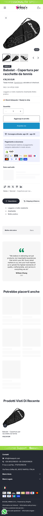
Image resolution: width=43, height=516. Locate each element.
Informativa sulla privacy (28, 505)
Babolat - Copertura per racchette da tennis (11, 433)
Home (5, 191)
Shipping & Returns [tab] (32, 201)
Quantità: (7, 106)
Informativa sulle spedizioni (11, 511)
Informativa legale (28, 511)
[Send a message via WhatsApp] (4, 512)
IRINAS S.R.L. (12, 502)
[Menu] (4, 7)
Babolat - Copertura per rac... (21, 191)
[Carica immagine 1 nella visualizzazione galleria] (6, 58)
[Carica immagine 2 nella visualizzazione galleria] (15, 58)
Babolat (7, 66)
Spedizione (18, 82)
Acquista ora (21, 126)
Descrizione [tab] (12, 201)
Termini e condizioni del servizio (13, 508)
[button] (38, 8)
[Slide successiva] (38, 57)
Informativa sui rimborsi (10, 505)
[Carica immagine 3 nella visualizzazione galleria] (24, 58)
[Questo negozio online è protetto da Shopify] (21, 152)
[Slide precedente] (33, 57)
